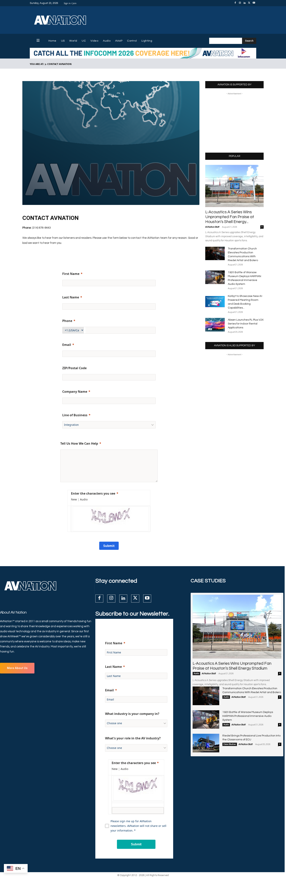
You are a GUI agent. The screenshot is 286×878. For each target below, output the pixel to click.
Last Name (70, 297)
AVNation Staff (212, 227)
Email (66, 345)
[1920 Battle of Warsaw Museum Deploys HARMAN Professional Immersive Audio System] (215, 277)
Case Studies (230, 744)
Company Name (74, 391)
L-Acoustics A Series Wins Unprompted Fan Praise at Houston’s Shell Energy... (229, 217)
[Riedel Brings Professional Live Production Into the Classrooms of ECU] (206, 743)
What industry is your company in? (132, 714)
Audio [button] (84, 499)
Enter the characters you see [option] (93, 493)
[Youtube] (254, 3)
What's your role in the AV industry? (133, 738)
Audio (196, 673)
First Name (70, 274)
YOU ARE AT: (37, 64)
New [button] (74, 499)
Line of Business (74, 415)
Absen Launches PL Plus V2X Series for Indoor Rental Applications (246, 323)
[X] (249, 3)
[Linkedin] (244, 3)
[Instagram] (240, 3)
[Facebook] (235, 3)
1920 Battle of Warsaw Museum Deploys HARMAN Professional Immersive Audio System (247, 716)
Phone (67, 321)
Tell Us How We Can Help (79, 443)
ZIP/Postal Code (74, 368)
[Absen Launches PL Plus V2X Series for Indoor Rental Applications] (215, 324)
